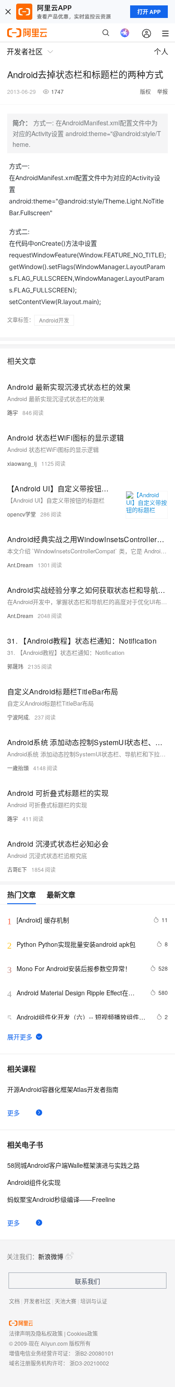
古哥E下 (17, 869)
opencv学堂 (21, 514)
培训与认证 (93, 1301)
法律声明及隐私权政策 (36, 1333)
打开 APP (149, 12)
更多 (13, 1112)
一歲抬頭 (18, 768)
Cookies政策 (82, 1333)
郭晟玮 (15, 666)
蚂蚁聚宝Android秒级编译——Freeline (61, 1199)
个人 (161, 51)
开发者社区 (37, 1301)
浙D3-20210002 (89, 1363)
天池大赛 (65, 1301)
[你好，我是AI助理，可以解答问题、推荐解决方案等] (124, 32)
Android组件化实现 (34, 1182)
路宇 (12, 412)
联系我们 (87, 1281)
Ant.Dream (20, 565)
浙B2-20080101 (94, 1353)
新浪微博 (50, 1256)
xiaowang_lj (22, 463)
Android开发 (54, 320)
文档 (14, 1301)
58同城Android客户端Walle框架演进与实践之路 (73, 1165)
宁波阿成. (18, 717)
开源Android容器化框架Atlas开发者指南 (62, 1089)
